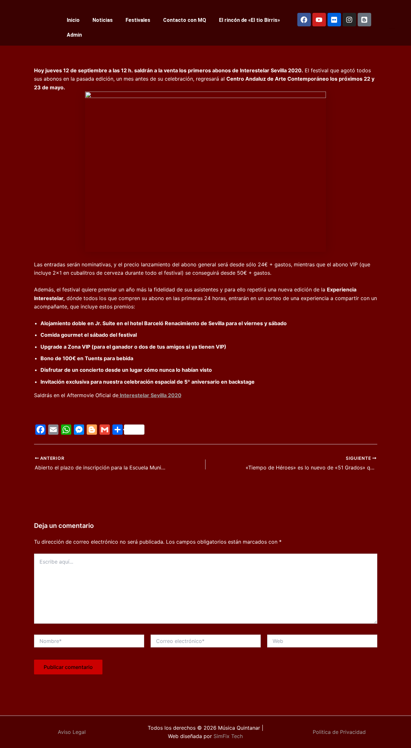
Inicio (73, 20)
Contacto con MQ (184, 20)
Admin (74, 35)
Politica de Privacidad (339, 732)
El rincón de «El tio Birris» (249, 20)
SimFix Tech (227, 736)
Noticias (102, 20)
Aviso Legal (72, 732)
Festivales (138, 20)
